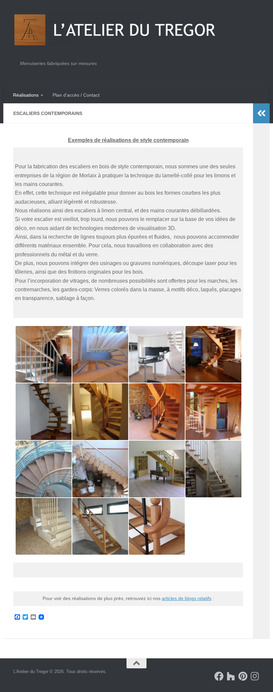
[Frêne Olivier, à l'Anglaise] (213, 469)
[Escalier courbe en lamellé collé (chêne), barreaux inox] (100, 411)
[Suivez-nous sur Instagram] (255, 676)
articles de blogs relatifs (186, 598)
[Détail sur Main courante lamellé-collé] (100, 354)
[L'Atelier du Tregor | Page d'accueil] (116, 30)
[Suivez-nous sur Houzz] (231, 676)
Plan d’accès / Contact (76, 95)
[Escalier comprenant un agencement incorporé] (43, 526)
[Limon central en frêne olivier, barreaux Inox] (43, 354)
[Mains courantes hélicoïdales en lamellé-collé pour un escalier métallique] (43, 469)
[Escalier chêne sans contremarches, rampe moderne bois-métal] (100, 526)
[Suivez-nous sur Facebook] (219, 676)
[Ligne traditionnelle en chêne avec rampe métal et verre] (156, 469)
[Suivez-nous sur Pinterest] (243, 676)
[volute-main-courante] (156, 526)
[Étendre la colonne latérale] (261, 113)
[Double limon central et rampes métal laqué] (100, 469)
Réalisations (26, 95)
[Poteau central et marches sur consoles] (213, 411)
